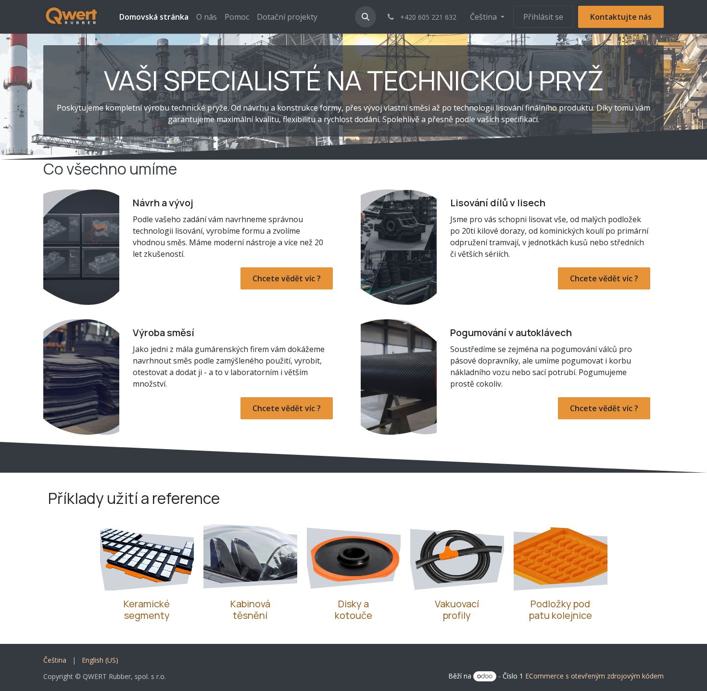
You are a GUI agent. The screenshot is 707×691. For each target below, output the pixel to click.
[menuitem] (153, 16)
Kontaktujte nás (621, 17)
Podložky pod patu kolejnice (560, 609)
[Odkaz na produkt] (457, 555)
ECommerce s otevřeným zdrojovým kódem (594, 675)
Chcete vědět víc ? (286, 278)
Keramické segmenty (147, 609)
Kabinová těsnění (250, 609)
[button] (365, 16)
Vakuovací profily (457, 609)
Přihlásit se (543, 17)
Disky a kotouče (353, 609)
